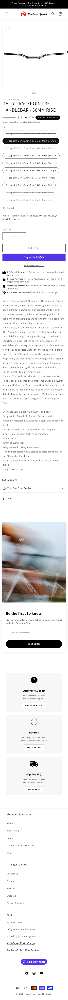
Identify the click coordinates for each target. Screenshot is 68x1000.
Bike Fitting (13, 830)
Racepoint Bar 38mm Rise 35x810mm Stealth (33, 134)
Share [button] (9, 498)
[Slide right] (41, 93)
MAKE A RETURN (34, 747)
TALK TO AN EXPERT (34, 705)
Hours (10, 838)
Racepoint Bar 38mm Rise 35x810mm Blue (29, 162)
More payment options (34, 265)
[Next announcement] (62, 4)
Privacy (10, 881)
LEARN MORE (34, 789)
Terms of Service (15, 903)
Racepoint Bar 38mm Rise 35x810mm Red (29, 185)
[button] (6, 14)
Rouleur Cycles (28, 994)
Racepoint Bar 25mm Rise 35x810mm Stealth (31, 155)
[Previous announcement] (6, 4)
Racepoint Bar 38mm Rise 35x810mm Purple (32, 178)
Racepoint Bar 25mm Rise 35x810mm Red (31, 149)
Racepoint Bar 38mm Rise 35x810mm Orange (31, 170)
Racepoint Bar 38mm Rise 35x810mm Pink (31, 200)
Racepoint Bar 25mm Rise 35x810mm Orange (31, 140)
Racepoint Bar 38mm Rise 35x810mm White (32, 193)
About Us (12, 823)
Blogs (10, 852)
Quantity (6, 229)
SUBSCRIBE (34, 644)
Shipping (18, 122)
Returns (11, 888)
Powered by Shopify (43, 994)
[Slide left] (26, 93)
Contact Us (12, 873)
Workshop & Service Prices (20, 845)
